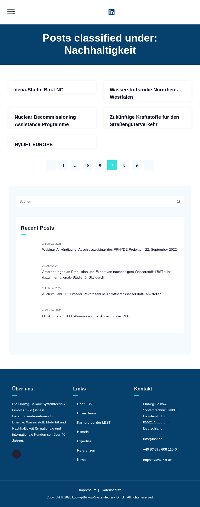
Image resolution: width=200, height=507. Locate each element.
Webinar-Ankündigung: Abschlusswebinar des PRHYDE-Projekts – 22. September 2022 (109, 249)
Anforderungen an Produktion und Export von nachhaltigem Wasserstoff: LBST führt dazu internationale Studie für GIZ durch (106, 274)
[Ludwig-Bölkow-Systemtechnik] (99, 12)
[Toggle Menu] (9, 12)
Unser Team (86, 413)
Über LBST (85, 404)
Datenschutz (111, 490)
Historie (83, 432)
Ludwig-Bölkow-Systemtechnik (93, 497)
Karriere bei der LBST (94, 422)
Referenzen (86, 450)
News (81, 460)
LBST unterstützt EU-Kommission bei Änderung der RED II (87, 316)
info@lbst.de (152, 439)
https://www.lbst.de (157, 460)
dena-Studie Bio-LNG (39, 89)
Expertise (84, 441)
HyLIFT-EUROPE (34, 144)
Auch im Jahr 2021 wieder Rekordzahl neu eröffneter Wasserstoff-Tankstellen (101, 294)
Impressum (87, 490)
